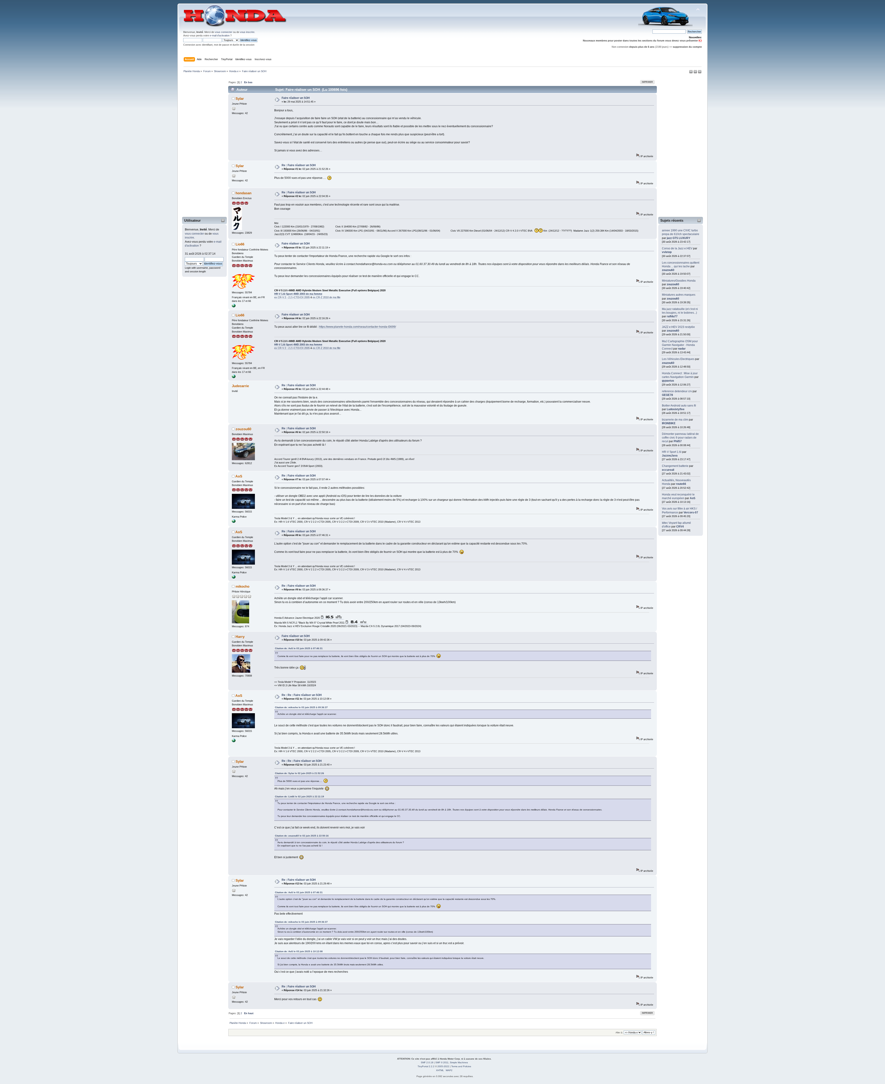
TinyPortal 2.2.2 (426, 1066)
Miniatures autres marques (678, 294)
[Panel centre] (700, 72)
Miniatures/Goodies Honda (679, 280)
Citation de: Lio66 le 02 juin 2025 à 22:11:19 (299, 796)
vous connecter (223, 32)
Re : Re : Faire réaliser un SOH (302, 695)
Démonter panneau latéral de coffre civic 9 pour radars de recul (680, 437)
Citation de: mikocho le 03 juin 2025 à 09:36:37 (301, 707)
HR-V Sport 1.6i (671, 452)
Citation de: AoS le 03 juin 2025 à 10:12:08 (299, 951)
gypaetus (668, 380)
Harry (240, 637)
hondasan (243, 193)
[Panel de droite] (695, 72)
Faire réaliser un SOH (296, 98)
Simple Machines (459, 1062)
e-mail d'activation (220, 35)
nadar (682, 348)
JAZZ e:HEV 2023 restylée (678, 327)
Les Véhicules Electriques (678, 359)
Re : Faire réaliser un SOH (299, 165)
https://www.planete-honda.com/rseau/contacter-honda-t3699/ (357, 326)
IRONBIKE (669, 423)
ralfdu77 (672, 316)
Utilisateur (192, 220)
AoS (692, 498)
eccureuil (668, 469)
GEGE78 (667, 395)
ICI (700, 40)
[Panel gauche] (691, 72)
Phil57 (678, 441)
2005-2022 (443, 1066)
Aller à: (619, 1032)
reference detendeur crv (677, 391)
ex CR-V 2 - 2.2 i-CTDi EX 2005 (292, 297)
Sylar (240, 98)
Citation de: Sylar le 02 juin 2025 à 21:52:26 (299, 773)
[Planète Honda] (234, 522)
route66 (681, 484)
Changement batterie (675, 466)
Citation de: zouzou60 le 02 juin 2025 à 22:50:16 (302, 835)
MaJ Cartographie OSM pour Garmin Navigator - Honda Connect (680, 345)
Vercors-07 (691, 512)
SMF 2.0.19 (427, 1062)
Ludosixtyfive (675, 409)
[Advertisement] (201, 146)
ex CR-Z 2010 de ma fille (326, 297)
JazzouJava (670, 455)
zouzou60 (668, 270)
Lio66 (240, 244)
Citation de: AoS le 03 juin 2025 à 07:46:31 (299, 648)
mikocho (242, 586)
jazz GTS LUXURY (678, 238)
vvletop (667, 252)
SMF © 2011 (441, 1062)
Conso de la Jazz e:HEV (677, 248)
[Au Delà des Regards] (234, 306)
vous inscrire (247, 32)
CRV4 (680, 526)
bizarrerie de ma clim (675, 419)
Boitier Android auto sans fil (679, 405)
